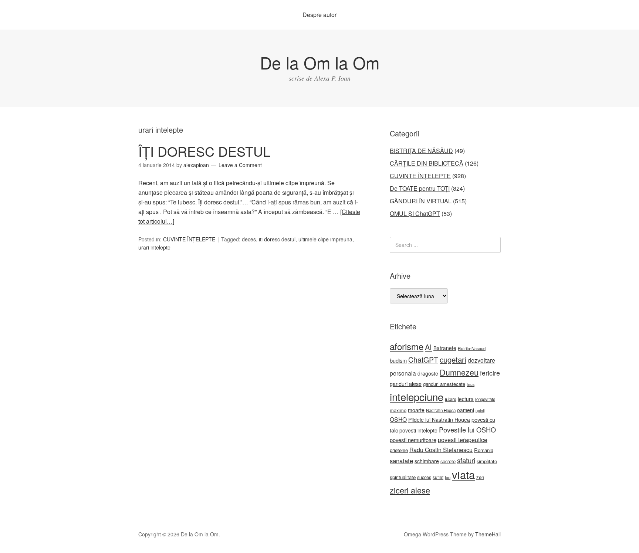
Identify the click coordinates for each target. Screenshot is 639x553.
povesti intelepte (418, 430)
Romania (483, 450)
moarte (416, 410)
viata (463, 474)
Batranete (444, 348)
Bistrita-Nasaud (472, 348)
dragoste (427, 373)
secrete (448, 461)
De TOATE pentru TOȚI (420, 188)
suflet (438, 477)
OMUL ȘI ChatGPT (415, 213)
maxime (398, 410)
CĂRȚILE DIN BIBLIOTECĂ (426, 163)
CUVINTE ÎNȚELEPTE (189, 239)
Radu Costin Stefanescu (441, 449)
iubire (450, 399)
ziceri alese (410, 490)
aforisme (406, 346)
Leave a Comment (240, 165)
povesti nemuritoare (413, 440)
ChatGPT (423, 359)
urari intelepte (154, 247)
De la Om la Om (319, 62)
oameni (465, 410)
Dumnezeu (459, 372)
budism (398, 360)
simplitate (487, 461)
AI (428, 347)
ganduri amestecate (444, 383)
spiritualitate (403, 477)
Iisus (470, 384)
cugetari (453, 359)
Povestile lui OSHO (467, 429)
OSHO (398, 419)
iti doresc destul (277, 239)
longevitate (485, 399)
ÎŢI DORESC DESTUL (204, 151)
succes (424, 477)
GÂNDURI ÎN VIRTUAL (421, 201)
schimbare (427, 461)
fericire (490, 372)
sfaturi (466, 460)
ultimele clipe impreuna (325, 239)
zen (480, 477)
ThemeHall (488, 534)
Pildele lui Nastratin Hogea (439, 419)
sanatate (401, 460)
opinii (480, 410)
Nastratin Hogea (441, 410)
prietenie (399, 450)
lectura (466, 399)
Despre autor (319, 14)
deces (249, 239)
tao (447, 477)
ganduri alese (406, 383)
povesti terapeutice (462, 439)
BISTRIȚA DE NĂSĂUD (421, 150)
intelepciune (416, 396)
